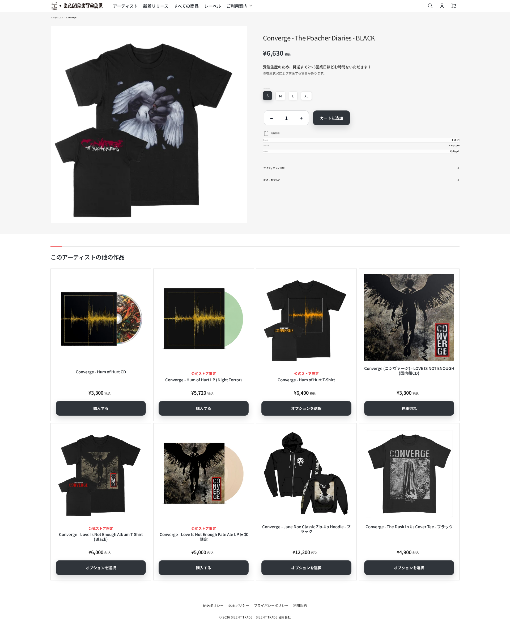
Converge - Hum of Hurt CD (101, 371)
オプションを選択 (306, 408)
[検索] (430, 6)
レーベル (212, 6)
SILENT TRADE (241, 617)
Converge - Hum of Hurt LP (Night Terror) (203, 379)
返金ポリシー (238, 605)
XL (306, 95)
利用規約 (300, 605)
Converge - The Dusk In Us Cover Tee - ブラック (409, 526)
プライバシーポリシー (271, 605)
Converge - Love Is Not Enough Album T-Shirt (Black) (101, 536)
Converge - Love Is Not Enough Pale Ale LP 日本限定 (204, 536)
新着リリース (155, 6)
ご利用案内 (237, 6)
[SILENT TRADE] (77, 6)
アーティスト (125, 6)
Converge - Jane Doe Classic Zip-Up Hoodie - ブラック (306, 529)
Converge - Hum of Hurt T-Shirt (306, 379)
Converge (71, 17)
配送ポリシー (213, 605)
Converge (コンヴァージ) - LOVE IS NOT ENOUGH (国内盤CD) (409, 370)
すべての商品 (186, 6)
